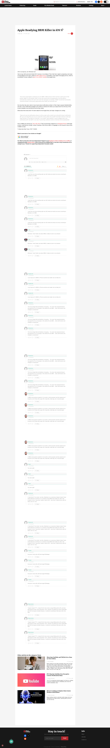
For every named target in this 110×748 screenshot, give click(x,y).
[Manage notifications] (2, 745)
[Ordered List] (36, 162)
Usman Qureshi (51, 678)
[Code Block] (41, 162)
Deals (34, 5)
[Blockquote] (39, 162)
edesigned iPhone (62, 123)
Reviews (78, 5)
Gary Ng (20, 33)
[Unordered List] (37, 162)
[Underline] (33, 162)
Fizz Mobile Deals (49, 5)
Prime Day (22, 5)
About (83, 734)
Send (64, 738)
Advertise (84, 736)
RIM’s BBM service (41, 75)
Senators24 (30, 273)
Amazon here (30, 142)
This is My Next (36, 123)
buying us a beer (53, 140)
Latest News (8, 5)
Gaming (91, 5)
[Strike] (34, 162)
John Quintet (50, 661)
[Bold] (29, 162)
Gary (29, 229)
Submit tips (90, 1)
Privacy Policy (63, 746)
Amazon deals (81, 1)
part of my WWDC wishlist (40, 77)
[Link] (42, 162)
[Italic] (31, 162)
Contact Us (84, 739)
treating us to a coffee (64, 140)
